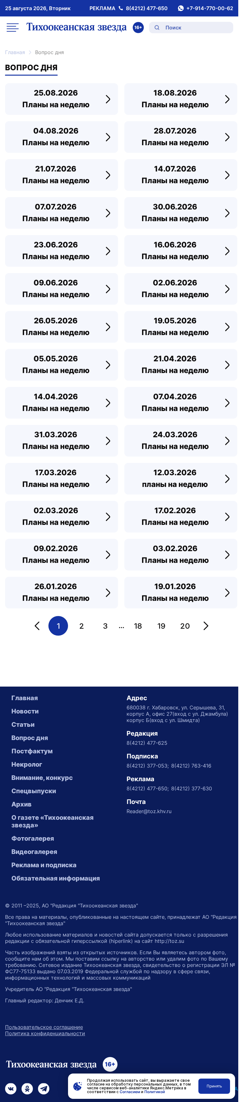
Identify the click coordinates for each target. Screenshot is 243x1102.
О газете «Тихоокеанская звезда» (52, 821)
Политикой (154, 1091)
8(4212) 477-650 (147, 8)
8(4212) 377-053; (148, 766)
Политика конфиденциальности (45, 1033)
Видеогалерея (34, 852)
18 (138, 626)
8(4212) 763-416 (191, 766)
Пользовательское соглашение (44, 1027)
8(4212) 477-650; (148, 788)
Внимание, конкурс (42, 777)
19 (161, 626)
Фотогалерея (32, 838)
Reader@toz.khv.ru (149, 811)
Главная (15, 52)
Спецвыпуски (33, 791)
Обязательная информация (55, 878)
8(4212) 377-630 (191, 788)
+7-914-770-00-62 (209, 8)
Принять (214, 1086)
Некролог (26, 764)
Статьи (22, 724)
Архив (21, 804)
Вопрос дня (29, 738)
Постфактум (32, 751)
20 (185, 626)
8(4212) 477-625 (147, 743)
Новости (25, 711)
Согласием (130, 1091)
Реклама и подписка (44, 865)
